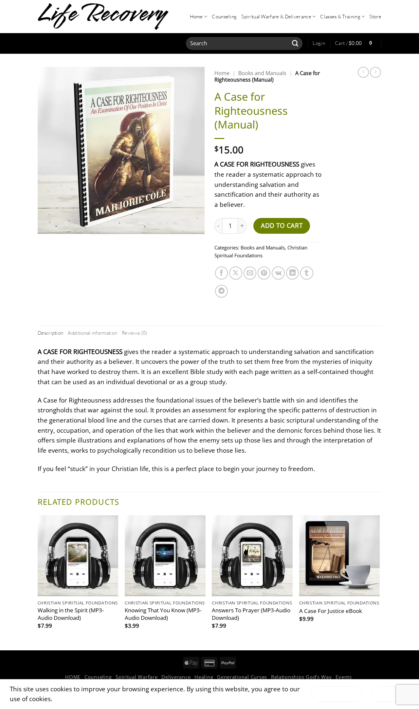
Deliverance (176, 677)
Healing (203, 677)
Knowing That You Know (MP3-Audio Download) (163, 614)
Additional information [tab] (92, 333)
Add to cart (281, 225)
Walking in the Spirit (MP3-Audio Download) (71, 614)
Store (375, 16)
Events (344, 677)
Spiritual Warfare (137, 677)
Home (196, 16)
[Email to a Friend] (250, 273)
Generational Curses (242, 677)
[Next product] (363, 72)
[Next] (379, 582)
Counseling (224, 16)
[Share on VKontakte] (278, 273)
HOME (73, 677)
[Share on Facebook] (221, 273)
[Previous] (38, 582)
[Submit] (294, 43)
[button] (319, 43)
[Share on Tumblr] (306, 273)
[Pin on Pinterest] (264, 273)
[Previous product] (375, 72)
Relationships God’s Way (301, 677)
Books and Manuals (262, 73)
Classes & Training (340, 16)
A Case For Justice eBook (330, 611)
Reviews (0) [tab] (134, 333)
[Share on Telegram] (221, 291)
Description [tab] (50, 333)
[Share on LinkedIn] (292, 273)
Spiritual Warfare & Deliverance (276, 16)
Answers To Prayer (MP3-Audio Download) (251, 614)
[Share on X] (235, 273)
